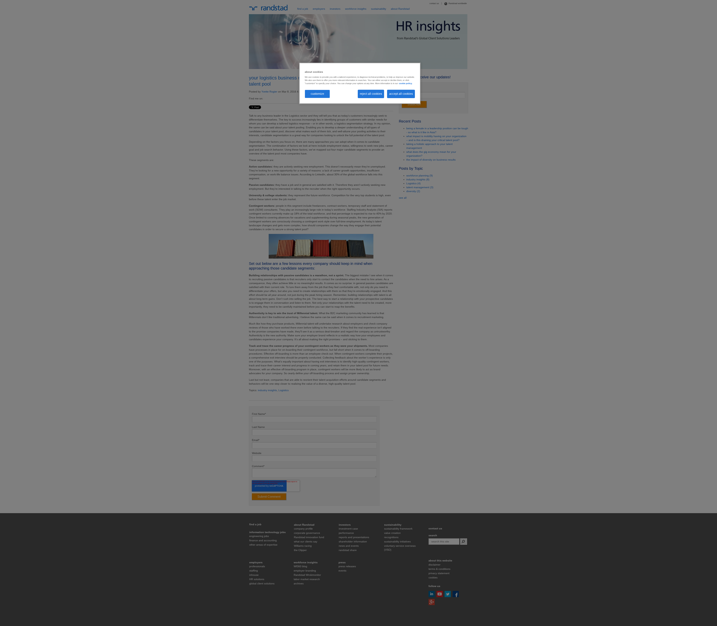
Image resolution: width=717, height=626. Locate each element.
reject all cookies (371, 93)
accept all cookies (401, 93)
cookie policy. (405, 83)
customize (317, 93)
